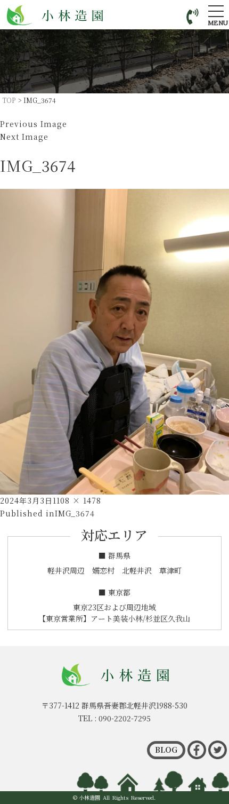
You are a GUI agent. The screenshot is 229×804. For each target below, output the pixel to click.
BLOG (166, 749)
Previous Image (33, 123)
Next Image (24, 136)
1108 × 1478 (77, 500)
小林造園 (89, 797)
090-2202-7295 (125, 718)
